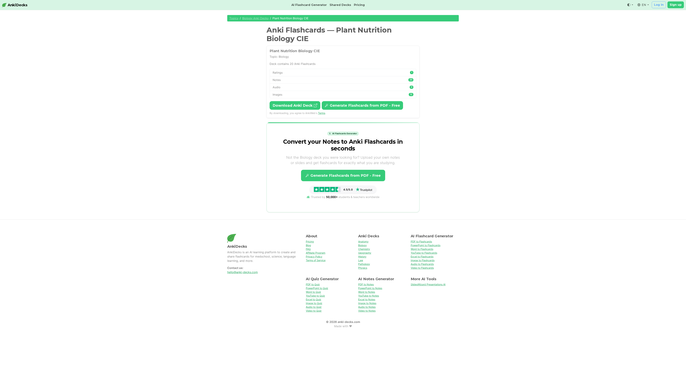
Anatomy (363, 241)
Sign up (676, 4)
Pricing (359, 5)
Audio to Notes (367, 306)
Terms (321, 113)
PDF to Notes (366, 284)
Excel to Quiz (313, 299)
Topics (233, 18)
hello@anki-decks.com (242, 272)
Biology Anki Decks (255, 18)
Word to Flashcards (422, 249)
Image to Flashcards (422, 260)
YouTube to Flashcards (424, 252)
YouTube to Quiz (315, 295)
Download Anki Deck (293, 105)
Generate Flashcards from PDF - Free (365, 105)
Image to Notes (367, 303)
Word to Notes (366, 291)
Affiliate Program (315, 252)
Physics (362, 267)
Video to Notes (367, 310)
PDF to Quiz (313, 284)
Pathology (364, 264)
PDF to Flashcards (421, 241)
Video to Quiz (314, 310)
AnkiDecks (17, 5)
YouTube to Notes (368, 295)
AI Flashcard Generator (309, 5)
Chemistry (364, 249)
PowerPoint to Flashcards (425, 245)
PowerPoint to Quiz (317, 288)
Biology (362, 245)
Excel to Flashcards (422, 256)
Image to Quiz (314, 303)
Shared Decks (340, 5)
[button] (630, 5)
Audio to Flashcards (422, 264)
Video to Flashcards (422, 267)
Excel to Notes (366, 299)
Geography (364, 252)
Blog (308, 245)
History (362, 256)
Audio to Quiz (314, 306)
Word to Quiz (313, 291)
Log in (659, 4)
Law (360, 260)
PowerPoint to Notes (370, 288)
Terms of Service (315, 260)
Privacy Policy (314, 256)
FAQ (308, 249)
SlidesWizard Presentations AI (428, 284)
